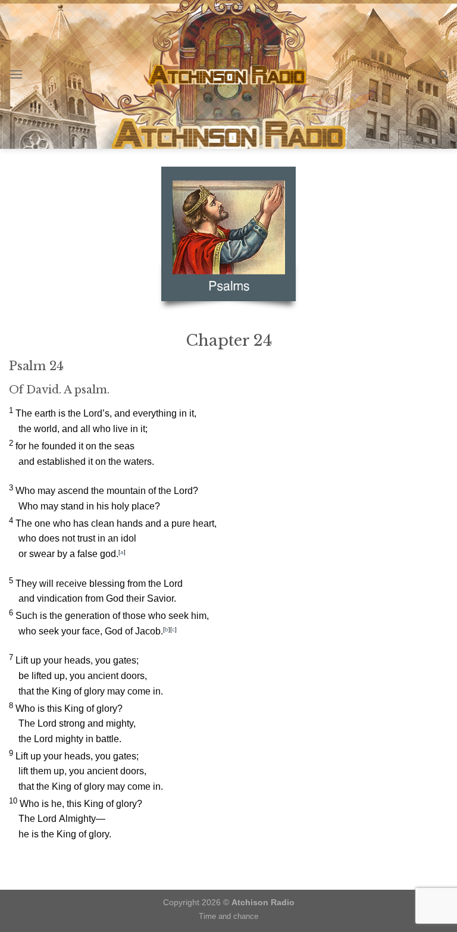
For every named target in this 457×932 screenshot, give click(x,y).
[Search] (443, 74)
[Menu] (16, 74)
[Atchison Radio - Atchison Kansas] (229, 74)
